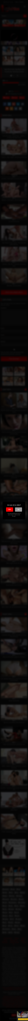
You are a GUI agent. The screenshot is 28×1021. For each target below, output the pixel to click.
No (18, 509)
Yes (9, 509)
